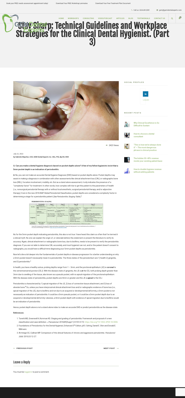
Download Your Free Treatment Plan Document (113, 3)
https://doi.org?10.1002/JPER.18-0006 (101, 322)
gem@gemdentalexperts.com (170, 10)
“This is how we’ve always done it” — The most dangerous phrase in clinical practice (147, 147)
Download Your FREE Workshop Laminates (72, 3)
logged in (28, 372)
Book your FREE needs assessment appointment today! (27, 3)
